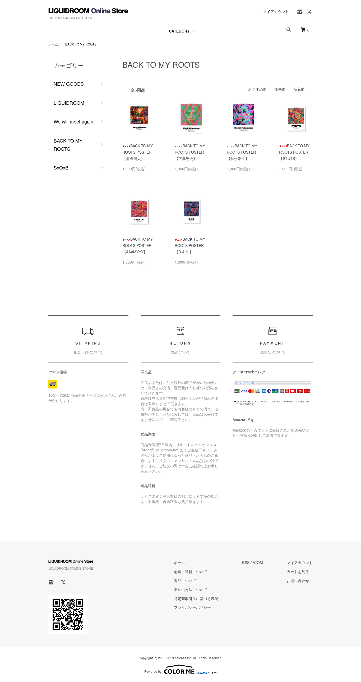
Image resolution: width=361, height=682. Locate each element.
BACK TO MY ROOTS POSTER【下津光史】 (190, 152)
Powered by (152, 671)
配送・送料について (190, 571)
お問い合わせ (298, 580)
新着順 (299, 89)
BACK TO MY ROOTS (80, 44)
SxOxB (61, 167)
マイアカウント (276, 11)
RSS (245, 562)
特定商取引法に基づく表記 (196, 598)
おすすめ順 (257, 89)
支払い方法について (190, 589)
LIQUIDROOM (69, 102)
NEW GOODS (69, 83)
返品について (185, 580)
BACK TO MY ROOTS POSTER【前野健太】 (137, 152)
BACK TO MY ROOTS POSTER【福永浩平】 (242, 152)
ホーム (53, 44)
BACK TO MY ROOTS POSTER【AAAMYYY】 (137, 245)
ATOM (258, 562)
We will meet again (73, 121)
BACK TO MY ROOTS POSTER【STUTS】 (294, 152)
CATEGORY (179, 31)
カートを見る (298, 571)
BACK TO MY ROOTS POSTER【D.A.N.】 (190, 245)
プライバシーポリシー (192, 607)
